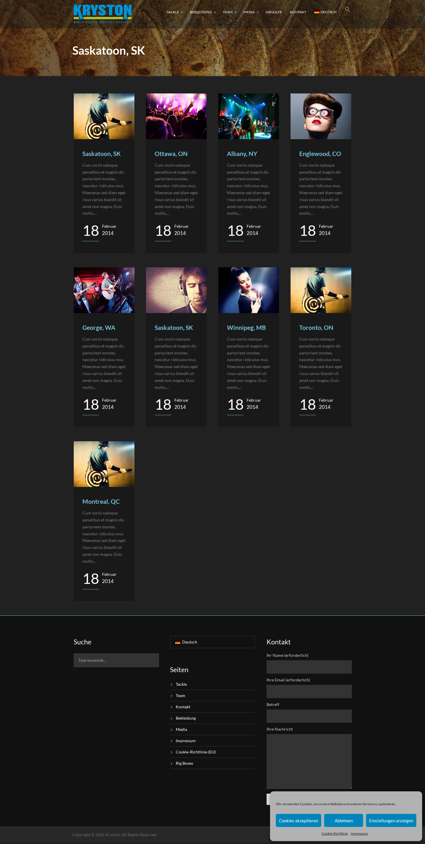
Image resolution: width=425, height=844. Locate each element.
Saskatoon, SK (101, 153)
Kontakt (298, 12)
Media (249, 12)
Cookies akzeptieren (298, 820)
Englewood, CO (320, 153)
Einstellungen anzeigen (391, 820)
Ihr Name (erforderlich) (287, 655)
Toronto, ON (316, 327)
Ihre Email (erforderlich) (288, 679)
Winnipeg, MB (246, 327)
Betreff (273, 704)
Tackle (173, 12)
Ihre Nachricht (280, 729)
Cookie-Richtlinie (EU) (196, 751)
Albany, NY (242, 153)
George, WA (98, 327)
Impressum (359, 833)
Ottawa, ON (171, 153)
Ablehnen (344, 820)
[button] (347, 14)
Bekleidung (201, 12)
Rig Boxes (184, 763)
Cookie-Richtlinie (334, 833)
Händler (274, 12)
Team (227, 12)
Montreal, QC (101, 501)
